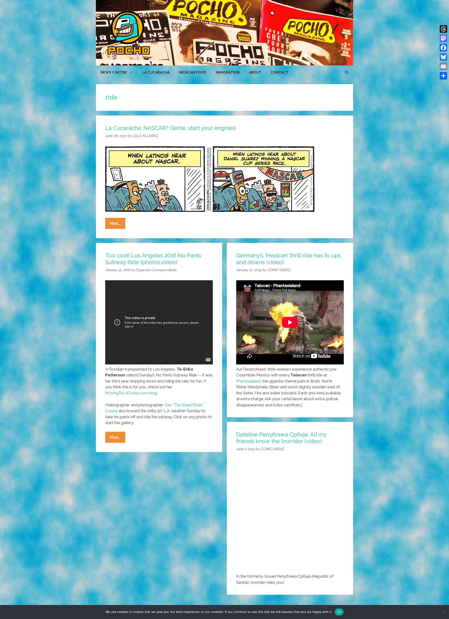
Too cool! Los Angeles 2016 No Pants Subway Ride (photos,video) (153, 259)
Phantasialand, (248, 381)
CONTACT (280, 72)
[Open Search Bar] (346, 72)
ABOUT (255, 72)
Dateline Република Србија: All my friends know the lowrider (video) (281, 438)
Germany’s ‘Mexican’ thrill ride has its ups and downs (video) (288, 259)
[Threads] (443, 29)
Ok (339, 612)
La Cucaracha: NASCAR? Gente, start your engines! (170, 128)
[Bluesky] (443, 57)
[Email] (443, 66)
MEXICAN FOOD (192, 72)
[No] (443, 612)
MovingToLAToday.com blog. (131, 393)
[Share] (443, 75)
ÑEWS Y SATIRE (114, 72)
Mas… (117, 225)
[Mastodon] (443, 38)
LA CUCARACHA (156, 72)
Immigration (227, 72)
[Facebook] (443, 47)
